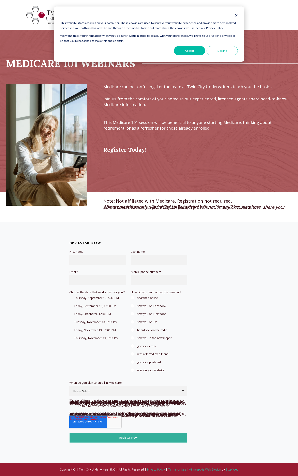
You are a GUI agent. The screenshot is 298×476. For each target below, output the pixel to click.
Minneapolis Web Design (205, 469)
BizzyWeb (232, 469)
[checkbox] (97, 319)
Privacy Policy (156, 469)
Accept (189, 50)
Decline (222, 50)
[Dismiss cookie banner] (236, 15)
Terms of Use (177, 469)
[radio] (159, 299)
